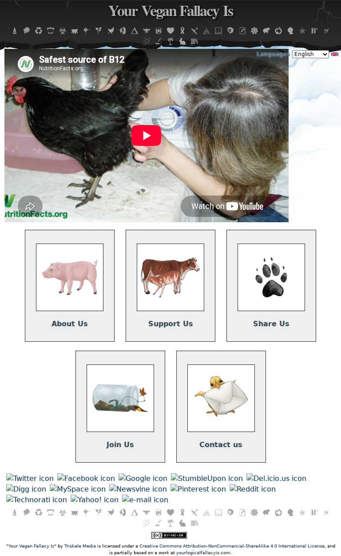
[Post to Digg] (26, 489)
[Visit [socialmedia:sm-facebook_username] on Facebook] (86, 478)
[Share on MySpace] (78, 489)
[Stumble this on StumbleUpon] (207, 478)
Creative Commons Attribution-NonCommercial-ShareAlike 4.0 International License (232, 546)
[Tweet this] (30, 478)
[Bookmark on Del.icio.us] (276, 478)
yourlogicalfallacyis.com (203, 552)
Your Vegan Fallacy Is (170, 12)
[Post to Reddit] (253, 489)
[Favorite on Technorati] (36, 500)
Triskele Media (80, 546)
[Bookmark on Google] (143, 478)
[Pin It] (198, 489)
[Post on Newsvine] (138, 489)
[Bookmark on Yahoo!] (95, 500)
